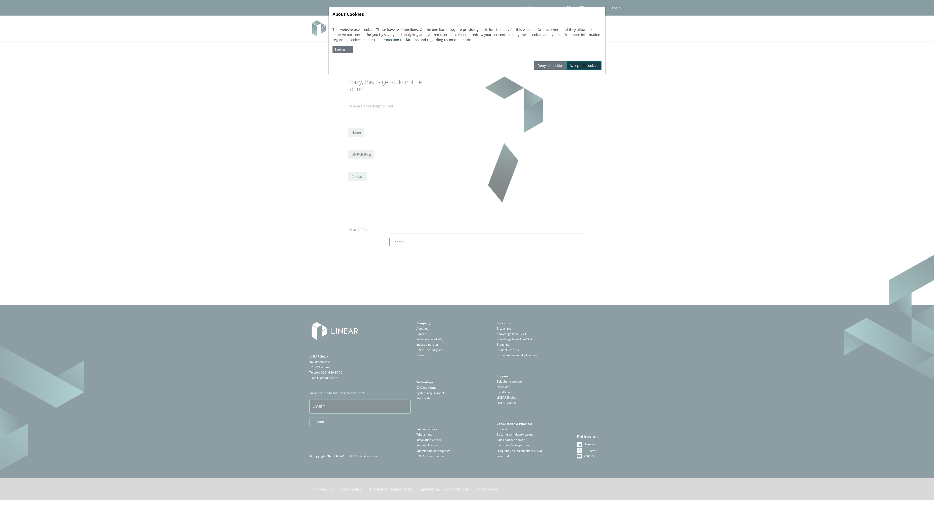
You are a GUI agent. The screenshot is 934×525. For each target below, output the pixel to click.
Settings (340, 49)
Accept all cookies (584, 65)
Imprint (466, 39)
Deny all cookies (551, 65)
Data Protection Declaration (396, 39)
